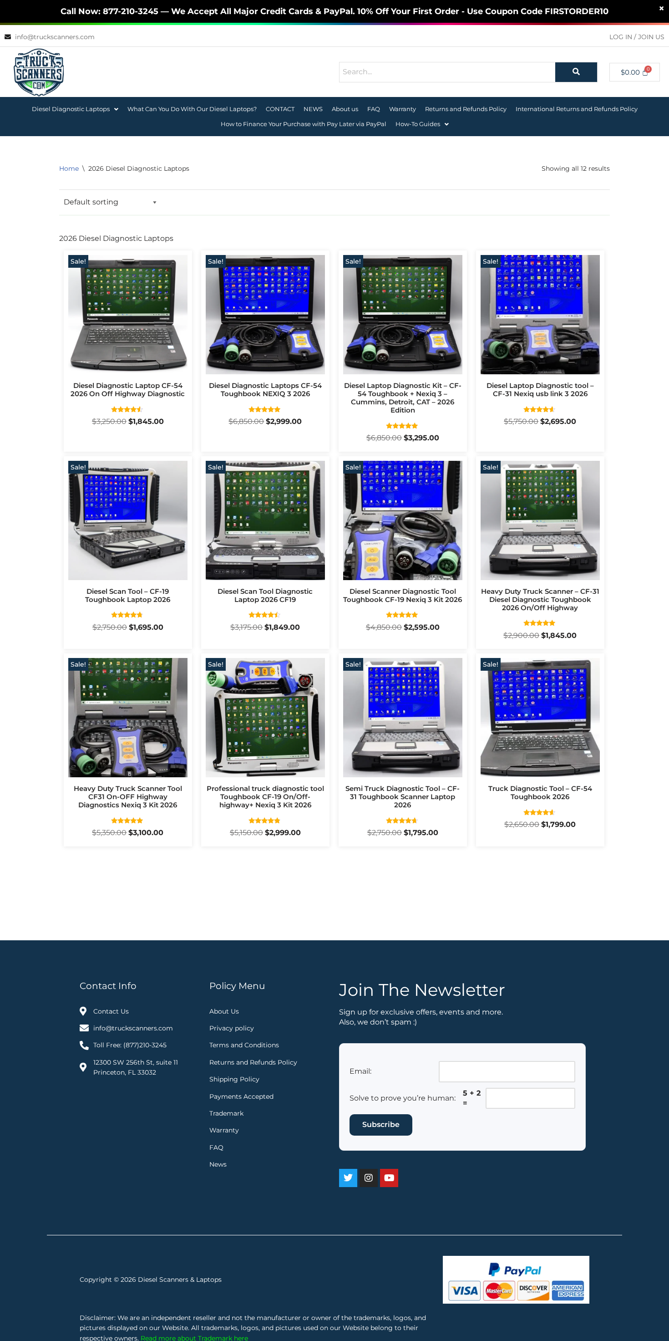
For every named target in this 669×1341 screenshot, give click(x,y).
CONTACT (280, 108)
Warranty (402, 108)
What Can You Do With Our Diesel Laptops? (192, 108)
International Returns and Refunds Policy (577, 108)
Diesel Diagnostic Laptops (71, 108)
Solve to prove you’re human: (403, 1098)
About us (345, 108)
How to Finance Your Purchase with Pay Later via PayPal (303, 123)
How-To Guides (417, 123)
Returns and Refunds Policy (466, 108)
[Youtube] (389, 1178)
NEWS (313, 108)
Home (69, 168)
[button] (75, 109)
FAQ (373, 108)
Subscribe (381, 1124)
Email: (360, 1071)
